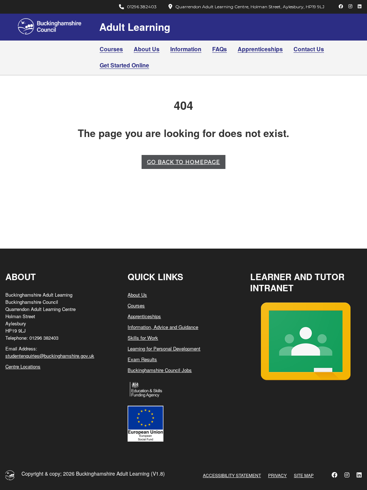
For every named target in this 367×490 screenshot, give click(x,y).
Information (185, 49)
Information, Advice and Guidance (163, 327)
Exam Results (142, 359)
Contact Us (309, 49)
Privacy (277, 475)
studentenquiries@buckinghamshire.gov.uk (49, 355)
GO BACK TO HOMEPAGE (183, 162)
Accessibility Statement (232, 475)
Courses (111, 49)
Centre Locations (22, 366)
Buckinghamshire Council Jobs (160, 370)
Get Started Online (124, 65)
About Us (146, 49)
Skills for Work (143, 337)
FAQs (219, 49)
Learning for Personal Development (164, 348)
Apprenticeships (260, 49)
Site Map (304, 475)
